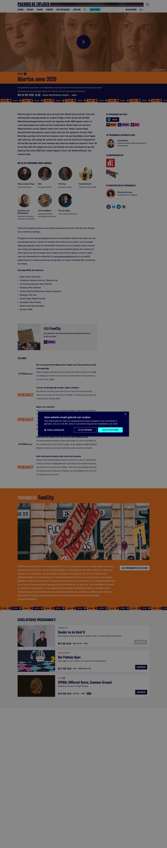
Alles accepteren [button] (110, 430)
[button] (54, 430)
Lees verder (113, 423)
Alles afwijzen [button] (85, 430)
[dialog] (83, 424)
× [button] (125, 414)
